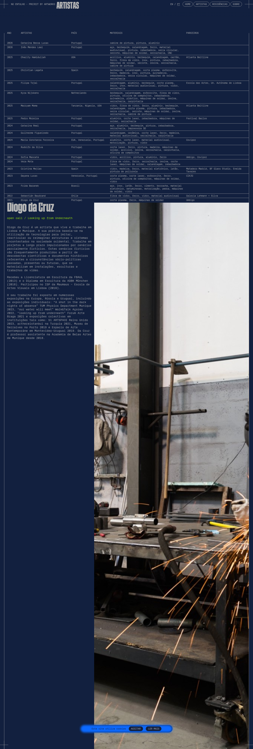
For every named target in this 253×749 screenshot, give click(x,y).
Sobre (236, 4)
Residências (219, 4)
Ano (9, 33)
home (188, 4)
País (74, 33)
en (171, 4)
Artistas (201, 4)
